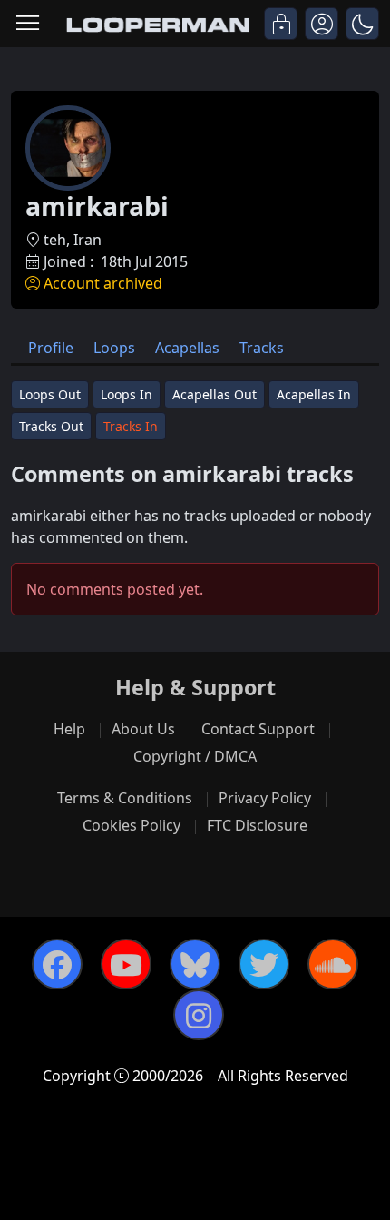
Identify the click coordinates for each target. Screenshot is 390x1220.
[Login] (280, 23)
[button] (362, 23)
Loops (114, 348)
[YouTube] (126, 964)
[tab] (50, 347)
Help (69, 729)
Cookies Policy (131, 825)
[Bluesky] (195, 964)
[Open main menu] (27, 24)
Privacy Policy (265, 798)
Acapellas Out (214, 394)
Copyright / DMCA (195, 756)
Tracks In (130, 426)
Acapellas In (314, 394)
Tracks (261, 348)
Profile (50, 348)
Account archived (103, 283)
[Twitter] (264, 964)
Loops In (126, 394)
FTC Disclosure (257, 825)
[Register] (321, 23)
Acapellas (187, 348)
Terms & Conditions (124, 798)
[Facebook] (57, 964)
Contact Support (258, 729)
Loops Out (50, 394)
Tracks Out (51, 426)
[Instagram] (198, 1014)
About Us (143, 729)
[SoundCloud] (332, 964)
